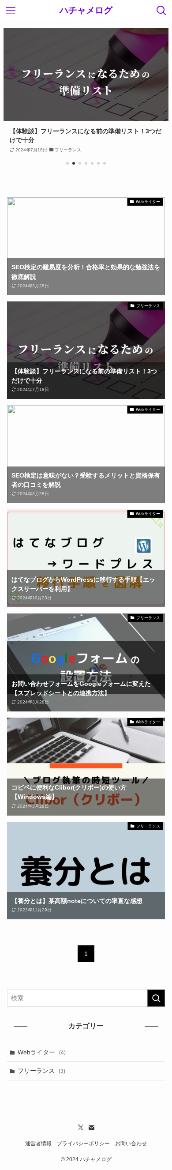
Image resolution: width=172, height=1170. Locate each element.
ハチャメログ (86, 10)
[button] (67, 163)
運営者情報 (38, 1143)
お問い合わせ (131, 1143)
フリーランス (41, 1070)
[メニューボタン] (10, 10)
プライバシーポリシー (83, 1143)
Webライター (42, 1052)
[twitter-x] (81, 1128)
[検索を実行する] (156, 997)
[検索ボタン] (161, 10)
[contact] (91, 1128)
